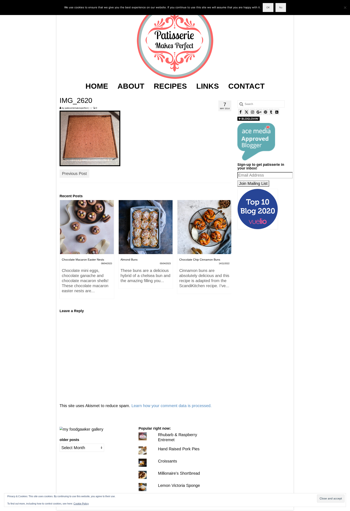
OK (268, 7)
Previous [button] (63, 251)
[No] (345, 7)
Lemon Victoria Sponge (179, 485)
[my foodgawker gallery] (81, 429)
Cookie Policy (81, 503)
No (280, 7)
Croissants (167, 461)
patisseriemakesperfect (76, 108)
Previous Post (74, 173)
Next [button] (227, 251)
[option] (87, 246)
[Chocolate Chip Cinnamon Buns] (145, 227)
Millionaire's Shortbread (179, 473)
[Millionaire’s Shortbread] (204, 227)
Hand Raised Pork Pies (179, 449)
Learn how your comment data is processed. (171, 405)
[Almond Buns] (87, 227)
